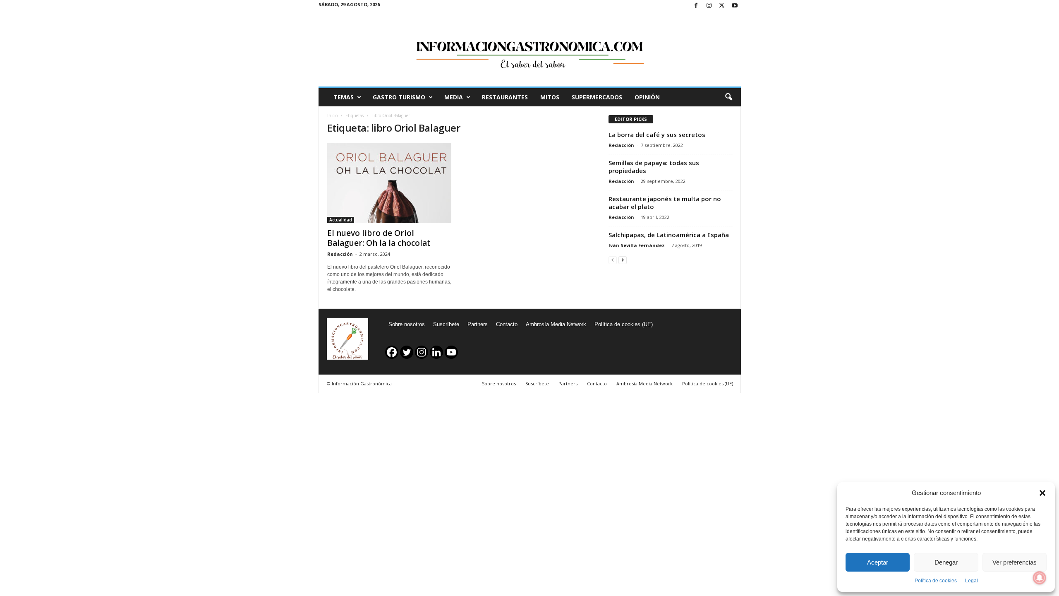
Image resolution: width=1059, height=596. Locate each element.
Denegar (946, 562)
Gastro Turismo (399, 97)
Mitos (549, 97)
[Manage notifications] (1039, 577)
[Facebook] (696, 6)
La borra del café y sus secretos (657, 134)
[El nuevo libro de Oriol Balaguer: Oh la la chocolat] (389, 183)
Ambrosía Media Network (556, 324)
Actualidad (340, 220)
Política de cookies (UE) (623, 324)
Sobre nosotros (406, 324)
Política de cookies (936, 581)
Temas (343, 97)
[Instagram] (709, 6)
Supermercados (597, 97)
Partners (477, 324)
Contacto (507, 324)
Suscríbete (446, 324)
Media (453, 97)
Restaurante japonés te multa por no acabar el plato (665, 203)
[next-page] (622, 259)
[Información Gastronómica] (530, 49)
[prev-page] (613, 259)
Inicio (332, 115)
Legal (971, 581)
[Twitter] (722, 6)
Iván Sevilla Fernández (637, 245)
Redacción (340, 254)
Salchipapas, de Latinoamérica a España (669, 235)
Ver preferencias (1014, 562)
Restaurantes (505, 97)
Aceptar (877, 562)
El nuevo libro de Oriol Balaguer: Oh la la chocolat (379, 238)
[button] (1042, 493)
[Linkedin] (436, 352)
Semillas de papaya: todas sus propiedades (654, 167)
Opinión (647, 97)
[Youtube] (735, 6)
